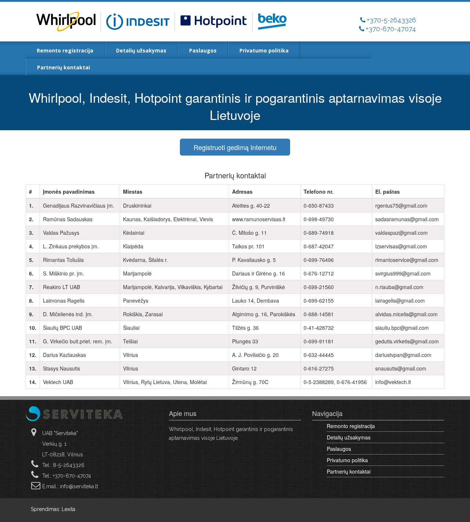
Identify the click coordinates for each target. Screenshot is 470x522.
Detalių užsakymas (141, 50)
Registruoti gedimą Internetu (235, 147)
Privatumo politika (264, 50)
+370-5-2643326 (391, 20)
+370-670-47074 (391, 29)
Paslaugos (203, 50)
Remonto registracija (65, 50)
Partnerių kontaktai (63, 67)
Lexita (68, 509)
